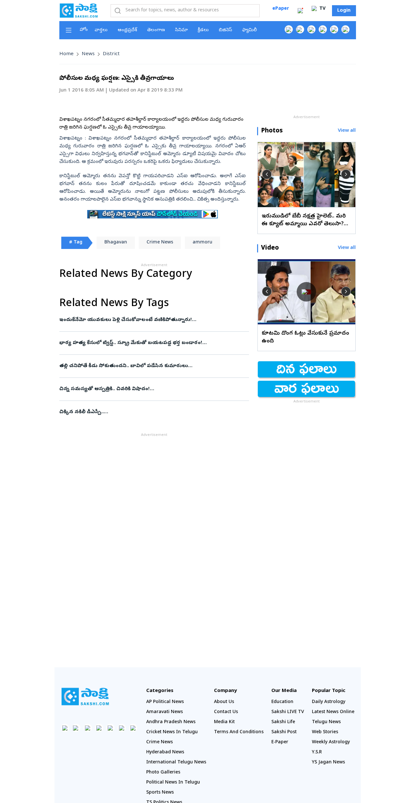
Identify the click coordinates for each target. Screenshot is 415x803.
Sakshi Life (283, 722)
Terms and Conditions (239, 732)
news (88, 54)
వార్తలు (101, 30)
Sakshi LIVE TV (287, 712)
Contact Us (226, 712)
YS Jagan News (328, 763)
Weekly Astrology (331, 742)
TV (322, 9)
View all (347, 131)
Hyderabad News (165, 752)
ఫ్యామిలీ (249, 30)
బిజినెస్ (225, 30)
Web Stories (325, 732)
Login (343, 10)
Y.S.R (317, 752)
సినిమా (181, 30)
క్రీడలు (203, 30)
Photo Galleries (163, 773)
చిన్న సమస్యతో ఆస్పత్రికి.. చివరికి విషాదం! (149, 389)
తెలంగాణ (156, 30)
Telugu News (326, 722)
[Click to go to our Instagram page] (323, 29)
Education (282, 702)
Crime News (160, 243)
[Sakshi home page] (85, 696)
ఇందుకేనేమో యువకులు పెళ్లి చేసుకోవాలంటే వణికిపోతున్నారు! (154, 320)
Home (66, 54)
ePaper (280, 9)
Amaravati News (164, 712)
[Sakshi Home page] (78, 10)
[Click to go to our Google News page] (345, 29)
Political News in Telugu (173, 783)
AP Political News (165, 702)
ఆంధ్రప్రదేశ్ (127, 30)
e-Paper (279, 742)
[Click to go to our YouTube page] (334, 29)
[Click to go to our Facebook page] (289, 29)
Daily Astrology (328, 702)
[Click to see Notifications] (300, 11)
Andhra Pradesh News (171, 722)
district (111, 54)
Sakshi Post (284, 732)
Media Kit (224, 722)
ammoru (202, 243)
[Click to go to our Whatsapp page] (300, 29)
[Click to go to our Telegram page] (122, 728)
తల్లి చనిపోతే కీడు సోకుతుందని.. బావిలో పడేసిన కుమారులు (151, 366)
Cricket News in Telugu (172, 732)
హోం (84, 30)
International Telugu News (176, 763)
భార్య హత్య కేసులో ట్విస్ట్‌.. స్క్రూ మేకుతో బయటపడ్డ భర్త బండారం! (152, 343)
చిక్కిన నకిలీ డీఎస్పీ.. (152, 412)
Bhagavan (115, 243)
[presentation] (267, 174)
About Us (224, 702)
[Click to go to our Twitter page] (311, 29)
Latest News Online (333, 712)
